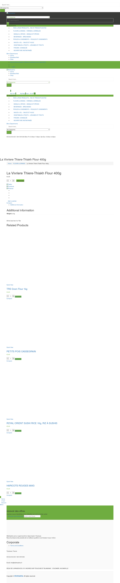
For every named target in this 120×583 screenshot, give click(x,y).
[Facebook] (60, 186)
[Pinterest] (60, 188)
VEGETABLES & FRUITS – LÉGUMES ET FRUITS (29, 45)
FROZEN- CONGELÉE (20, 48)
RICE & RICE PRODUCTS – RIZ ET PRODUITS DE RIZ (29, 28)
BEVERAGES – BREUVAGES (22, 37)
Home (12, 55)
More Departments (12, 54)
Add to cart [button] (18, 297)
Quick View (10, 285)
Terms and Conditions (16, 545)
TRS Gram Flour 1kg (17, 288)
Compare (9, 203)
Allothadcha (18, 576)
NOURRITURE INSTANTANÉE (23, 50)
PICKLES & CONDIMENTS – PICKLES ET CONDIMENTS (30, 39)
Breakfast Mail (14, 57)
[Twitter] (60, 184)
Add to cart (20, 181)
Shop (11, 59)
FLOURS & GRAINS (19, 163)
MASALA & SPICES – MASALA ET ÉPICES (26, 34)
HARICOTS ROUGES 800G (20, 485)
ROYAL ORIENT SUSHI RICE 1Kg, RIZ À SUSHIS (32, 423)
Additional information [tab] (16, 205)
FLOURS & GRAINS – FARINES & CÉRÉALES (27, 31)
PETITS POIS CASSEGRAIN (21, 351)
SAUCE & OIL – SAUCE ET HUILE (24, 42)
